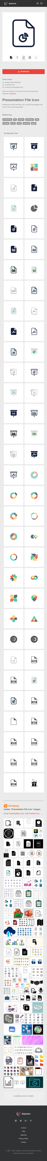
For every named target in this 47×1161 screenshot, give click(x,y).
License (23, 1128)
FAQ (23, 1131)
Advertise (24, 1135)
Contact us (12, 93)
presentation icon (16, 813)
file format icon (32, 813)
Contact (23, 1142)
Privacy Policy (23, 1138)
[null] (8, 823)
